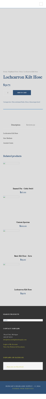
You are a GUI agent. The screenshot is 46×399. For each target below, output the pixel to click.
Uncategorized (34, 102)
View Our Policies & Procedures (14, 347)
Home (5, 72)
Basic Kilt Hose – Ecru (23, 256)
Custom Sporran (23, 222)
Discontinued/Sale (18, 102)
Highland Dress (13, 72)
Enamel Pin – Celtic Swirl (23, 188)
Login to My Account (10, 344)
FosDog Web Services (23, 388)
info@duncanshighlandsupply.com (15, 339)
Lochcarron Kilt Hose (23, 289)
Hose (21, 72)
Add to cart (22, 92)
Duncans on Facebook (13, 357)
